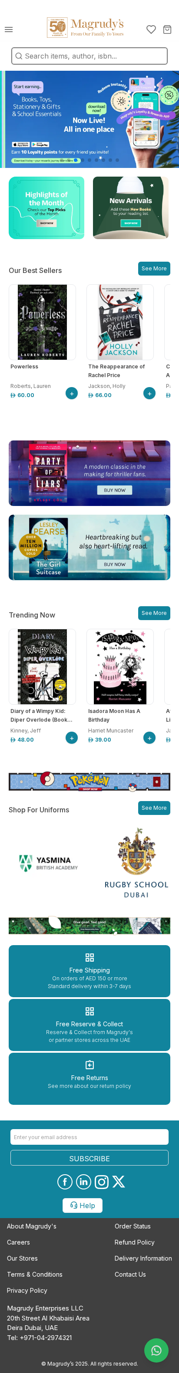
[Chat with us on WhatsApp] (156, 1350)
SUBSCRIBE (89, 1158)
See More (154, 268)
